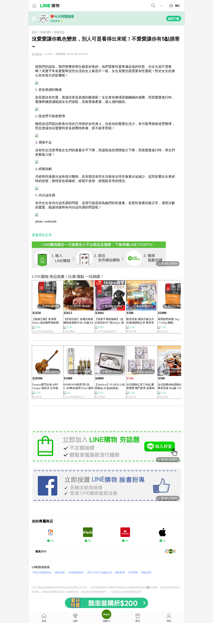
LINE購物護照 (75, 572)
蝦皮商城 (131, 331)
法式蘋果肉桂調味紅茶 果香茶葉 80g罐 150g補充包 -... (171, 386)
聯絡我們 (146, 572)
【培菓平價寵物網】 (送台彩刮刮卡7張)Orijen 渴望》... (109, 321)
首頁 (34, 32)
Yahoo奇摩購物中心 (74, 396)
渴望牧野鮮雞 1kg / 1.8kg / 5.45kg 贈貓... (172, 321)
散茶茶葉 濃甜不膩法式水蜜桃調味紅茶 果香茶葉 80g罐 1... (140, 321)
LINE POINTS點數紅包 (99, 572)
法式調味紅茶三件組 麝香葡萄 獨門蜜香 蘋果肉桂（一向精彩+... (140, 386)
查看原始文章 (42, 235)
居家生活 (59, 32)
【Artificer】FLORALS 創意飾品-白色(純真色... (110, 386)
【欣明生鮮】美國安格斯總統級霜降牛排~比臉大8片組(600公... (78, 321)
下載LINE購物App (42, 572)
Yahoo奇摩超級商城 (42, 331)
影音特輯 (46, 32)
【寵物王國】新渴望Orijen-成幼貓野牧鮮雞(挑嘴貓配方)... (45, 321)
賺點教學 (120, 572)
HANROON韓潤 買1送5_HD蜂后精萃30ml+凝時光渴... (78, 386)
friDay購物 (69, 331)
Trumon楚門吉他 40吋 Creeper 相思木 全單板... (46, 386)
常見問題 (133, 572)
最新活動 (60, 572)
